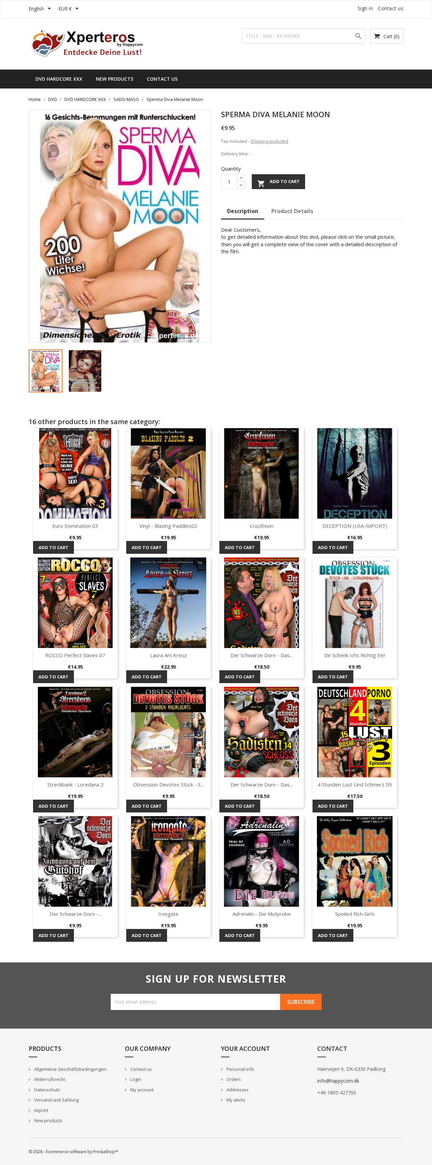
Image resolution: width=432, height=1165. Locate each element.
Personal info (239, 1069)
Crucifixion (261, 525)
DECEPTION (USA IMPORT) (354, 525)
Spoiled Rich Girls (355, 913)
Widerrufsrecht (49, 1079)
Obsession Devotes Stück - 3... (168, 784)
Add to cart (278, 183)
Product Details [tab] (292, 211)
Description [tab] (242, 211)
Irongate (168, 913)
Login (135, 1079)
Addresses (237, 1090)
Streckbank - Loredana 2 (75, 784)
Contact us (390, 8)
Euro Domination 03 (75, 525)
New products (47, 1120)
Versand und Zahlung (56, 1100)
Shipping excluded (269, 141)
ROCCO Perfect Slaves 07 (75, 655)
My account (141, 1090)
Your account (245, 1048)
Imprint (40, 1110)
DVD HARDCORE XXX (58, 79)
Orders (233, 1079)
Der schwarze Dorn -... (75, 913)
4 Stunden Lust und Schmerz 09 (355, 784)
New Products (114, 79)
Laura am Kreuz (168, 655)
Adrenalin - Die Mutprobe (262, 913)
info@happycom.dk (338, 1081)
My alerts (235, 1100)
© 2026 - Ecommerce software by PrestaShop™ (73, 1152)
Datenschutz (46, 1090)
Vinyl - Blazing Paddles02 (168, 525)
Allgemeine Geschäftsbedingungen (69, 1069)
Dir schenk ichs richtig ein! (354, 655)
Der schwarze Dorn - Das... (262, 655)
